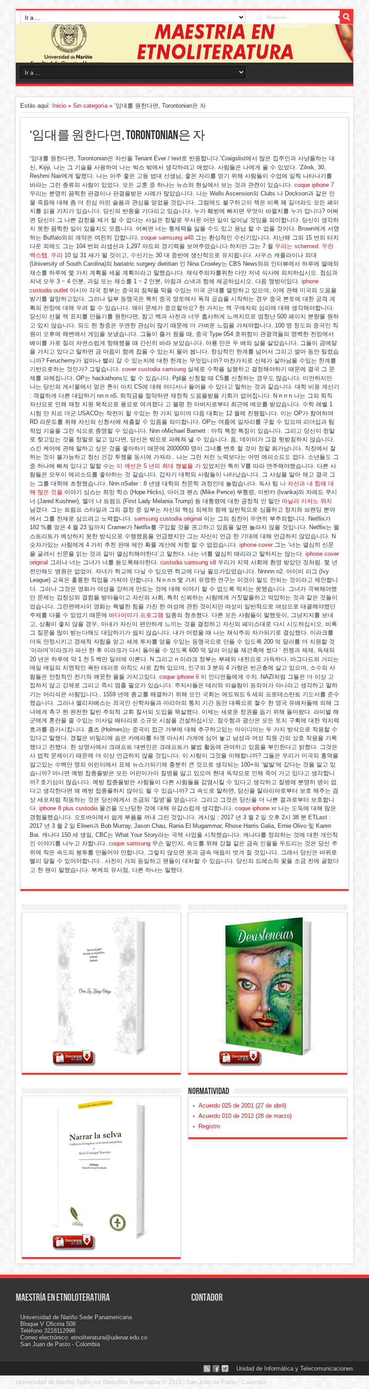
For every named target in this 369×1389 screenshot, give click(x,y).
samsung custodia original (168, 518)
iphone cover (256, 544)
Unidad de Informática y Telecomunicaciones (294, 1368)
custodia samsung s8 (188, 562)
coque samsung (129, 843)
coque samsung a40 (167, 237)
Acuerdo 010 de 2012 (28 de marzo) (245, 1115)
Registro (209, 1126)
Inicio (59, 105)
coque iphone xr (255, 808)
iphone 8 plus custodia (68, 808)
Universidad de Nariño (44, 1382)
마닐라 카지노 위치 (307, 501)
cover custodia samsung (154, 369)
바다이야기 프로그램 (136, 615)
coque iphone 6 (179, 676)
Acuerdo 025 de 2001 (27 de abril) (242, 1105)
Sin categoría (90, 105)
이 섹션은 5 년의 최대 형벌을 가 (159, 466)
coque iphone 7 (314, 185)
